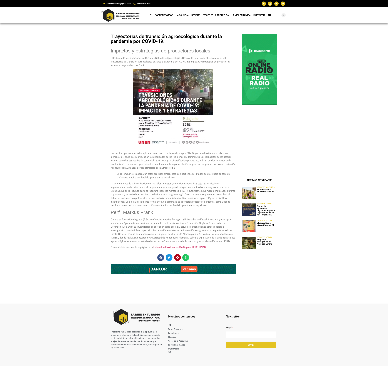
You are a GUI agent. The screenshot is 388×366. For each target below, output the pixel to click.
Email (229, 327)
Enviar (251, 344)
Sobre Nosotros (164, 15)
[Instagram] (270, 4)
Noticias (195, 15)
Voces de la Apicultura (216, 15)
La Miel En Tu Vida (241, 15)
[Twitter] (276, 4)
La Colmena (182, 15)
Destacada (261, 187)
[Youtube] (283, 4)
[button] (283, 15)
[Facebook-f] (264, 4)
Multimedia (259, 15)
